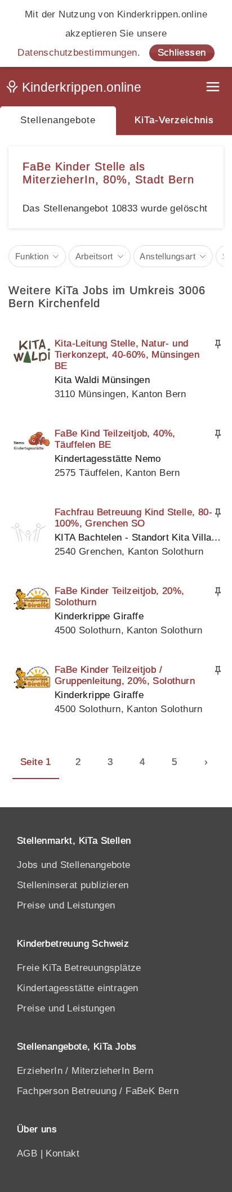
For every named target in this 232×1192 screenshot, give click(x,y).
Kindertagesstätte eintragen (78, 988)
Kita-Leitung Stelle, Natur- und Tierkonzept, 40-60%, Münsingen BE (127, 354)
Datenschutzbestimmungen (77, 52)
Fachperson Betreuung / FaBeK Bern (98, 1091)
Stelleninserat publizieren (72, 885)
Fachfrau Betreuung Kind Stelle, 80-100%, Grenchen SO (133, 518)
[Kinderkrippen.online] (76, 89)
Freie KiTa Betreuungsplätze (79, 967)
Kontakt (62, 1153)
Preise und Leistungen (66, 905)
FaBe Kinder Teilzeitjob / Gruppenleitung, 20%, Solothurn (125, 675)
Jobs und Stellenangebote (74, 865)
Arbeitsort (94, 256)
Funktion (31, 256)
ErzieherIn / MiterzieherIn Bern (85, 1070)
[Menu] (214, 88)
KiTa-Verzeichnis (174, 120)
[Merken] (218, 344)
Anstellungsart (167, 256)
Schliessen (182, 52)
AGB (27, 1153)
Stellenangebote (58, 120)
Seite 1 (35, 762)
